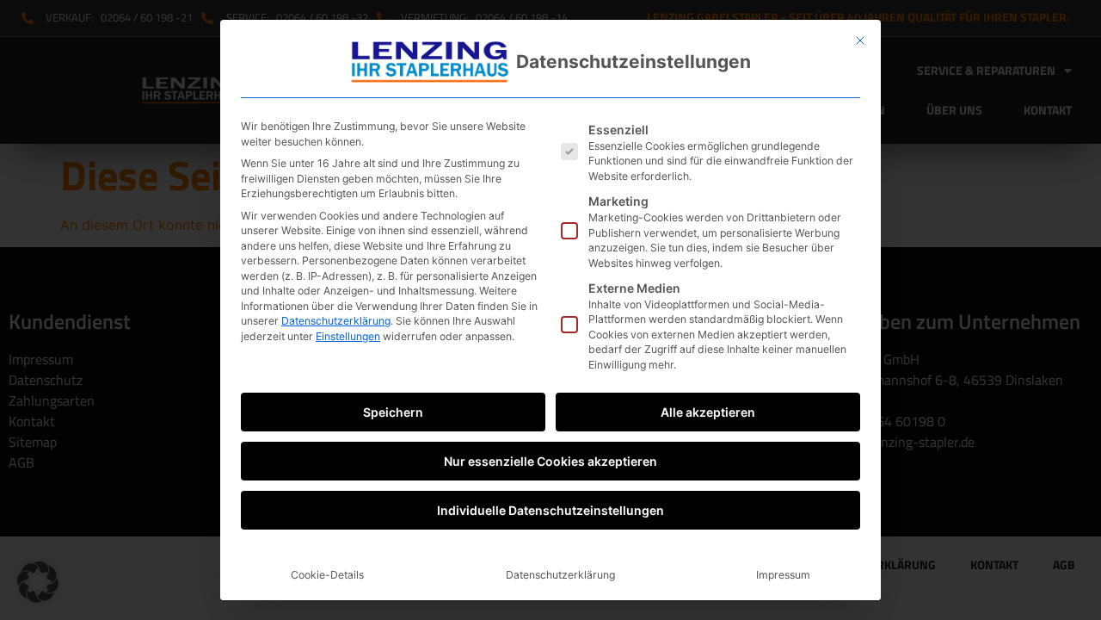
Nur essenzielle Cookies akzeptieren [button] (550, 461)
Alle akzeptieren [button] (708, 412)
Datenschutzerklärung (336, 320)
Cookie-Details (327, 574)
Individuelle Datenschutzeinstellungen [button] (550, 510)
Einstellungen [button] (348, 336)
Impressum (783, 574)
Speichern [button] (393, 412)
